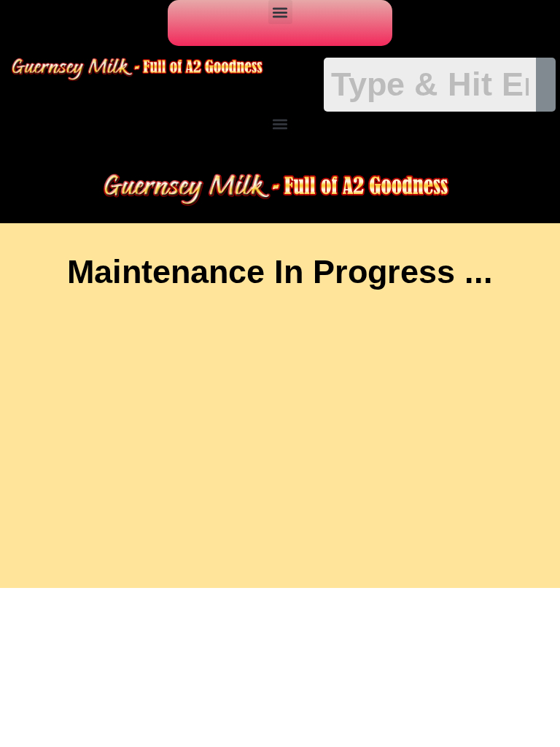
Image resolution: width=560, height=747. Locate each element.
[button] (280, 12)
